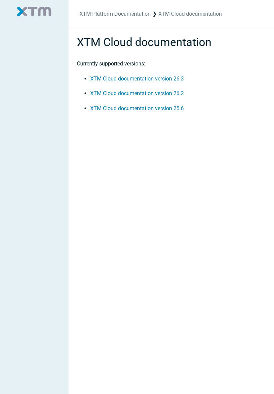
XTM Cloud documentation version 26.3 (137, 78)
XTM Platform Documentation (115, 14)
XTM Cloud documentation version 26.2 (137, 93)
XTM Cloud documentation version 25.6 (137, 108)
